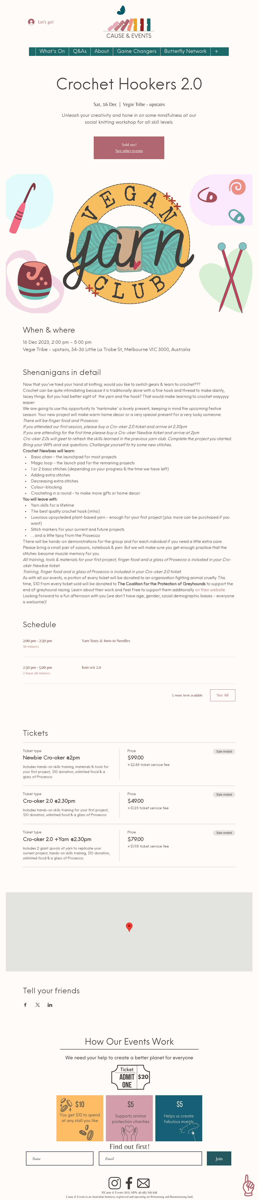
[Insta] (114, 1183)
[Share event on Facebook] (25, 1005)
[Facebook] (129, 1183)
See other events (129, 150)
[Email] (143, 1183)
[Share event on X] (37, 1005)
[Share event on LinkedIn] (50, 1005)
